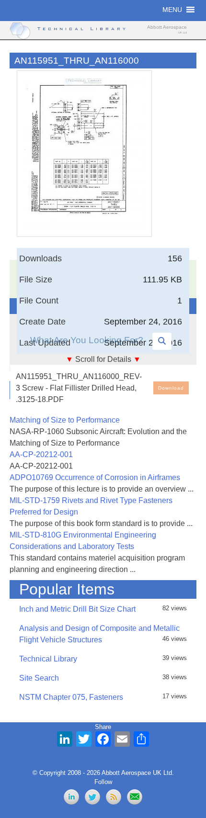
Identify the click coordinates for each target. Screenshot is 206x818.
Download (171, 388)
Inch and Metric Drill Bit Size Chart (77, 609)
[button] (172, 9)
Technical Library (48, 659)
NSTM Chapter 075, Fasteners (71, 697)
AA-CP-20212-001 (41, 454)
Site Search (39, 678)
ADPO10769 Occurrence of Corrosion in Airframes (95, 477)
